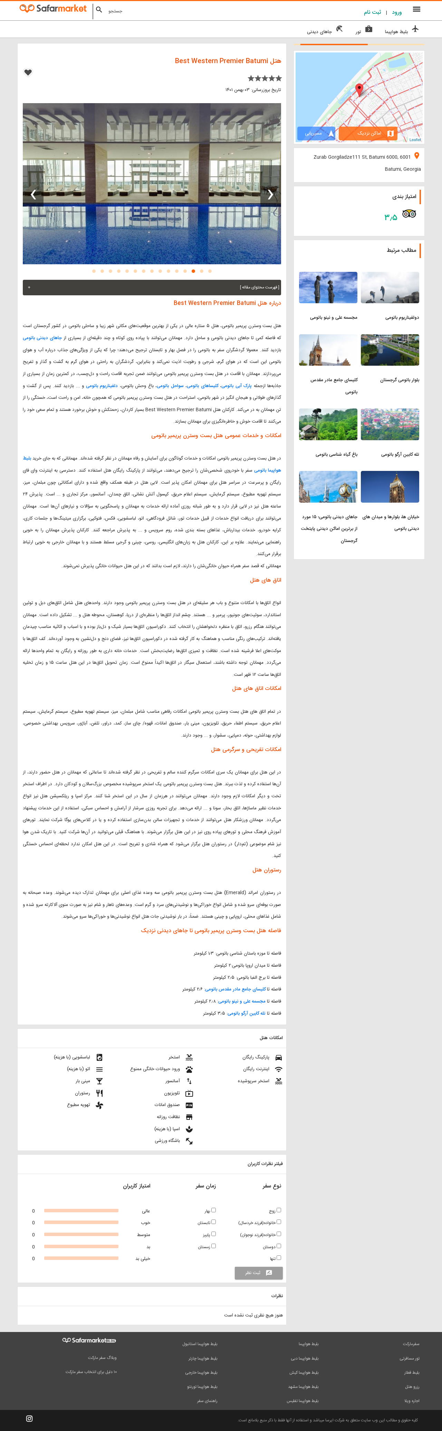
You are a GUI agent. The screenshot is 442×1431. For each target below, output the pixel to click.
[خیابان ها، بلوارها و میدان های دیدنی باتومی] (390, 475)
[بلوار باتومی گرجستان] (390, 338)
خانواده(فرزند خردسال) (257, 1223)
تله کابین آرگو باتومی (247, 1013)
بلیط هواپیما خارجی (201, 1372)
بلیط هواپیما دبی (305, 1358)
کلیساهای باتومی (202, 386)
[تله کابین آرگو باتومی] (390, 412)
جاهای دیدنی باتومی (42, 338)
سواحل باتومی (170, 386)
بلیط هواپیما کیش (304, 1372)
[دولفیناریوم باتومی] (390, 276)
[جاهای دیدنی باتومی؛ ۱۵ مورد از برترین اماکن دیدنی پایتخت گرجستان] (328, 475)
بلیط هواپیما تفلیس (303, 1401)
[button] (210, 271)
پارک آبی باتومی (236, 386)
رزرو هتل (412, 1386)
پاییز (207, 1235)
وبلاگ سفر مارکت (102, 1357)
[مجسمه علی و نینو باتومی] (328, 276)
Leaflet (415, 139)
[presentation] (270, 186)
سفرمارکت (411, 1344)
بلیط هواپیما (309, 1344)
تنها (273, 1258)
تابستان (204, 1223)
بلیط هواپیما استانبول (200, 1344)
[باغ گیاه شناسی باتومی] (328, 412)
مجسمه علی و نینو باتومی (242, 1001)
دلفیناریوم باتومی (102, 386)
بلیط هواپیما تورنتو (202, 1386)
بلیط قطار (412, 1372)
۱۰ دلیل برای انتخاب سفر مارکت (91, 1372)
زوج (273, 1211)
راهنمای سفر (207, 1401)
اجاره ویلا (412, 1401)
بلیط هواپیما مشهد (303, 1386)
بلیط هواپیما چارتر (203, 1358)
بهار (208, 1211)
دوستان (270, 1247)
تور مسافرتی (410, 1358)
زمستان (204, 1247)
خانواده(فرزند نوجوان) (258, 1235)
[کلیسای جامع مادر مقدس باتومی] (328, 338)
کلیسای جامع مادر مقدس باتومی (235, 989)
